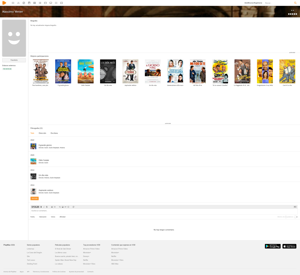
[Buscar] (295, 3)
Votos (53, 217)
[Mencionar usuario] (73, 206)
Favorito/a (14, 60)
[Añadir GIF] (65, 206)
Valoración (42, 217)
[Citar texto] (52, 206)
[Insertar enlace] (59, 206)
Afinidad (62, 217)
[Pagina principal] (4, 4)
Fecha (32, 217)
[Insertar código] (54, 206)
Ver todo (35, 198)
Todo (32, 133)
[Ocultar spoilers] (35, 206)
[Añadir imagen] (62, 206)
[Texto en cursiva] (44, 206)
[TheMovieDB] (7, 70)
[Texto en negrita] (41, 206)
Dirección (42, 133)
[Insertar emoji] (68, 206)
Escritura (54, 133)
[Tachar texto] (46, 206)
